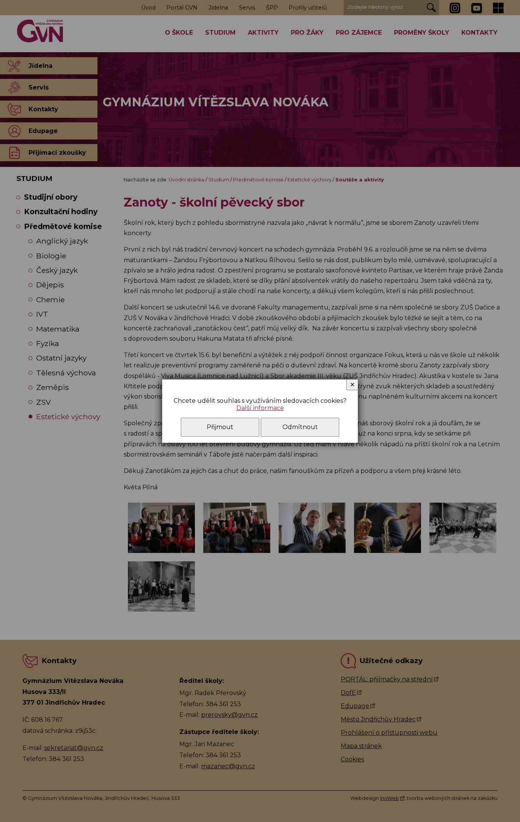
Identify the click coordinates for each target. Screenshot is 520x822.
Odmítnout (300, 427)
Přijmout (220, 427)
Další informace (260, 408)
